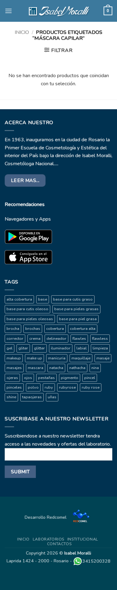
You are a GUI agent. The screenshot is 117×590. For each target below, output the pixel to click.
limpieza (100, 348)
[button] (8, 10)
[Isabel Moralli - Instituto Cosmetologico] (58, 11)
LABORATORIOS (48, 539)
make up (34, 358)
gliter (23, 348)
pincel (89, 378)
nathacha (77, 368)
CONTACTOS (59, 543)
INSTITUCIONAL (82, 539)
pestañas (46, 378)
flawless (100, 338)
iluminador (61, 348)
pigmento (69, 378)
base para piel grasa (78, 319)
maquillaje (80, 358)
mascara (35, 368)
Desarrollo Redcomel (46, 517)
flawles (79, 338)
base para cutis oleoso (27, 309)
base (42, 299)
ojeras (12, 378)
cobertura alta (82, 328)
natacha (56, 368)
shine (11, 397)
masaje (103, 358)
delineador (56, 338)
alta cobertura (19, 299)
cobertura (55, 328)
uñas (52, 397)
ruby (49, 387)
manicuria (57, 358)
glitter (39, 348)
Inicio (22, 32)
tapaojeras (32, 397)
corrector (15, 338)
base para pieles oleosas (30, 319)
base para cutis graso (73, 299)
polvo (33, 387)
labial (81, 348)
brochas (32, 328)
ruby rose (91, 387)
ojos (28, 378)
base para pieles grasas (76, 309)
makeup (14, 358)
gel (9, 348)
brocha (13, 328)
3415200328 (96, 561)
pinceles (14, 387)
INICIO (23, 539)
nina (95, 368)
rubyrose (67, 387)
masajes (14, 368)
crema (35, 338)
